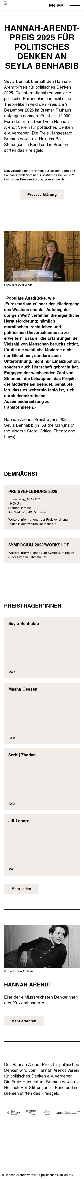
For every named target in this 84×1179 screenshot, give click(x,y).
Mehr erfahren (23, 1021)
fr (60, 5)
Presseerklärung (42, 194)
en (52, 5)
